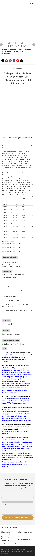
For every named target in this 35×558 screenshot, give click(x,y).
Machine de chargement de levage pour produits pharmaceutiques (8, 542)
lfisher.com (27, 551)
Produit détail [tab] (17, 68)
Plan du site (4, 553)
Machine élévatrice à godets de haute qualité (25, 538)
